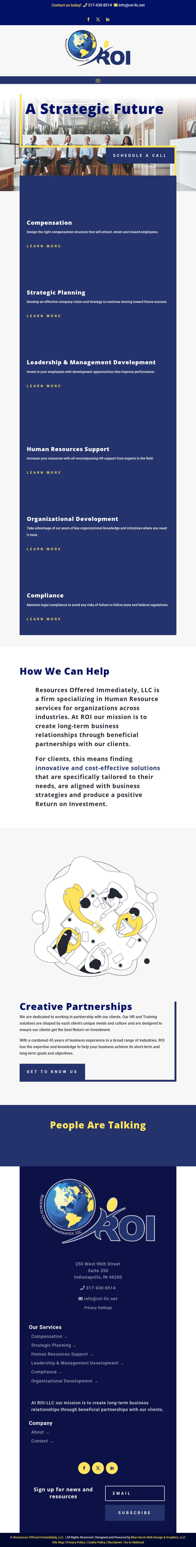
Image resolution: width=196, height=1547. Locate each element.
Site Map (58, 1542)
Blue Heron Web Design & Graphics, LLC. (158, 1537)
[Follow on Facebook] (88, 19)
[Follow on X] (98, 19)
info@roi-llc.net (131, 5)
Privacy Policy (75, 1542)
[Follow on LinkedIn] (107, 19)
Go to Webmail (134, 1542)
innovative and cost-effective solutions (97, 768)
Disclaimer (115, 1542)
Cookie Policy (96, 1542)
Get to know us (52, 1071)
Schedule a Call (140, 155)
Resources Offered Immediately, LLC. (38, 1537)
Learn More (44, 246)
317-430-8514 (99, 5)
